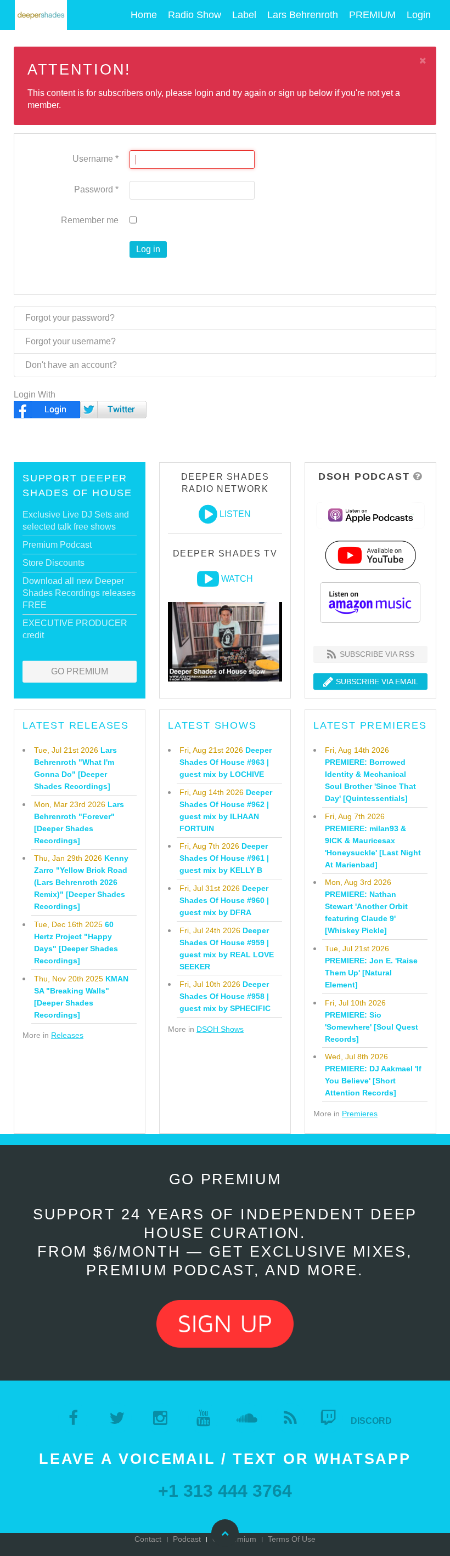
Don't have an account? (71, 365)
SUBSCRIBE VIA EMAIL (376, 681)
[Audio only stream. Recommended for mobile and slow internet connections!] (208, 514)
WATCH (237, 578)
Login (419, 14)
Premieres (360, 1113)
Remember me (90, 220)
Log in (148, 249)
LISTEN (235, 514)
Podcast (187, 1539)
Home (144, 14)
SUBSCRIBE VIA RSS (376, 654)
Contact (147, 1539)
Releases (67, 1035)
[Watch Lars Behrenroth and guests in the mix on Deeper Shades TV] (208, 579)
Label (244, 14)
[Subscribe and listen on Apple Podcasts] (370, 514)
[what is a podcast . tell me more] (418, 476)
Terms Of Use (292, 1539)
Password (96, 189)
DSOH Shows (220, 1029)
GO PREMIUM (79, 671)
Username (95, 158)
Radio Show (194, 14)
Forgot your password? (70, 317)
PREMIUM (372, 14)
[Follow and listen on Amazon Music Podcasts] (370, 601)
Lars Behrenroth (302, 14)
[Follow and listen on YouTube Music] (370, 554)
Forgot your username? (70, 341)
